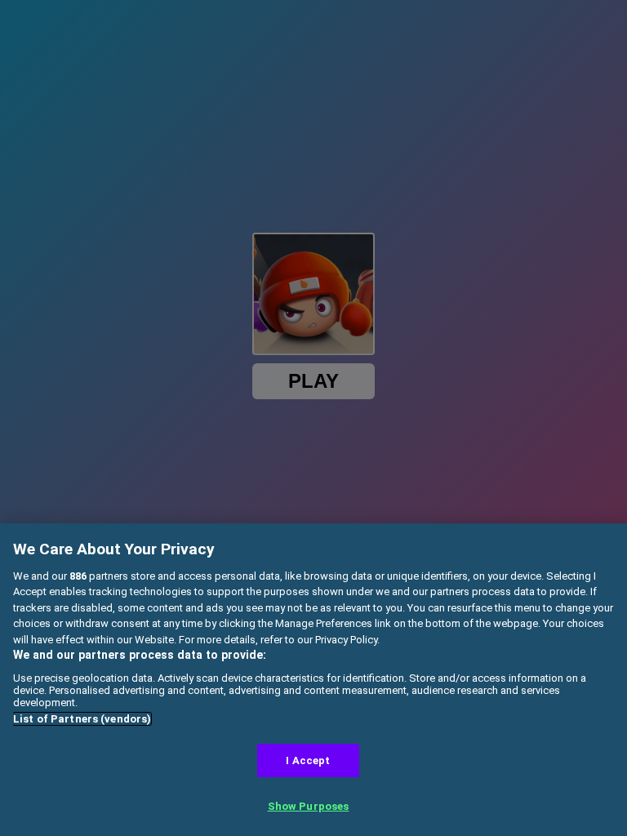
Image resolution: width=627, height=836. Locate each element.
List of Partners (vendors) (82, 719)
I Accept (308, 760)
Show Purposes (308, 806)
